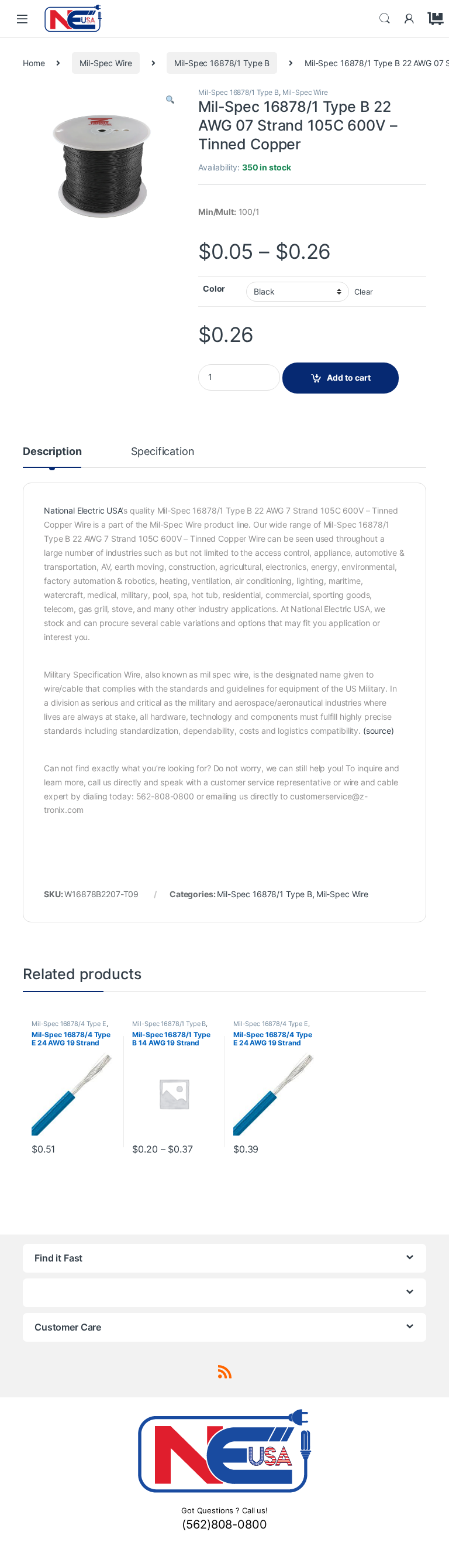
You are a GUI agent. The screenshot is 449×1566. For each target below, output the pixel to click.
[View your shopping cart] (433, 18)
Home (33, 63)
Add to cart (349, 377)
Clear (363, 292)
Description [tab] (52, 451)
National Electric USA (83, 510)
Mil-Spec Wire (106, 63)
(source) (378, 731)
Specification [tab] (162, 451)
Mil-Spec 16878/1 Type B (222, 63)
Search (384, 18)
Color (214, 288)
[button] (170, 100)
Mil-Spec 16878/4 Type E (69, 1024)
